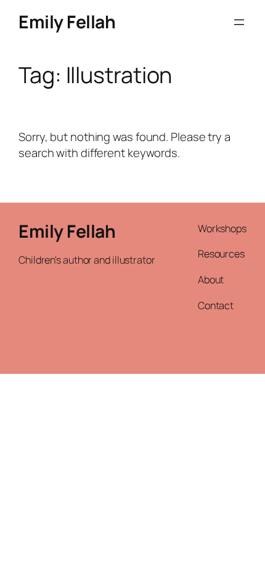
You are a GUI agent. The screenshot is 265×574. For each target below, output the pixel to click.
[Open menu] (239, 22)
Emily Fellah (66, 22)
